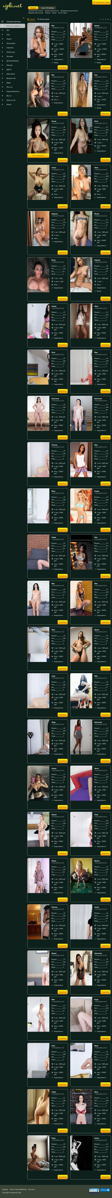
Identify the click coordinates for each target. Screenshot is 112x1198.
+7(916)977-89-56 (100, 77)
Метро (54, 13)
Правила (5, 1189)
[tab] (31, 19)
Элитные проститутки (35, 11)
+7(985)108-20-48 (58, 77)
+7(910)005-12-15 (58, 170)
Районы (47, 13)
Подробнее (62, 67)
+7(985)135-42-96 (100, 216)
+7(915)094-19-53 (58, 308)
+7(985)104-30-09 (100, 170)
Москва (33, 8)
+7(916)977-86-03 (58, 123)
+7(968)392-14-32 (58, 28)
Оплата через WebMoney (18, 1189)
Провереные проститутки (69, 11)
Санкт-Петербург (47, 8)
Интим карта (62, 13)
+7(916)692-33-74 (100, 123)
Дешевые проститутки (35, 13)
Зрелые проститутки (52, 11)
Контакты (31, 1189)
